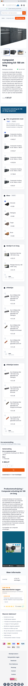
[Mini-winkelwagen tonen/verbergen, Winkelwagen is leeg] (24, 5)
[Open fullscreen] (13, 35)
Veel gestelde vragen (13, 657)
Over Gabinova (13, 664)
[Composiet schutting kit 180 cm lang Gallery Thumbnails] (13, 52)
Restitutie (13, 660)
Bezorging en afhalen (7, 69)
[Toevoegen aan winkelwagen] (13, 470)
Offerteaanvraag (20, 18)
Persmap (13, 667)
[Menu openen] (3, 5)
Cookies (13, 674)
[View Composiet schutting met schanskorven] (6, 52)
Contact (13, 671)
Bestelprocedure (13, 654)
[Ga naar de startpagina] (12, 5)
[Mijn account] (21, 5)
